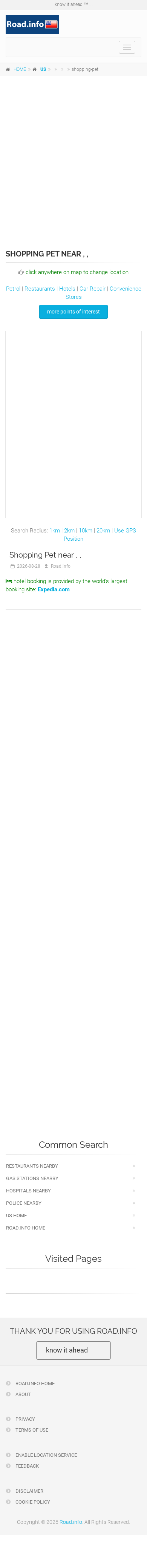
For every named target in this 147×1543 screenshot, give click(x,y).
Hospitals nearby (28, 1191)
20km (103, 530)
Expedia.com (54, 589)
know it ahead (67, 1350)
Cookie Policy (32, 1502)
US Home (16, 1215)
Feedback (26, 1466)
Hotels (67, 288)
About (22, 1394)
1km (54, 530)
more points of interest (73, 312)
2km (69, 530)
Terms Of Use (31, 1430)
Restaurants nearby (32, 1166)
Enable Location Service (45, 1455)
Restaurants (39, 288)
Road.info (71, 1522)
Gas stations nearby (32, 1178)
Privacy (24, 1419)
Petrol (13, 288)
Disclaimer (28, 1491)
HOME (20, 69)
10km (85, 530)
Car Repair (93, 288)
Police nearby (23, 1203)
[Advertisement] (73, 157)
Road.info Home (25, 1228)
